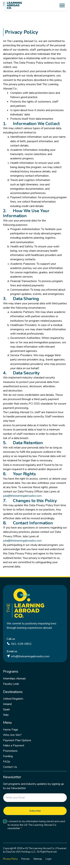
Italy (6, 715)
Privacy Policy (10, 859)
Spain (6, 709)
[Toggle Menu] (62, 5)
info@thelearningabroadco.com (30, 656)
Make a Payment (13, 745)
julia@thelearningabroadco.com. (22, 496)
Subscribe (35, 810)
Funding (8, 756)
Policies (25, 859)
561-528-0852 (21, 644)
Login (49, 859)
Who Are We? (12, 735)
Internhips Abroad (14, 678)
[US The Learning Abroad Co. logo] (12, 5)
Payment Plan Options (17, 740)
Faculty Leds (11, 684)
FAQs (6, 762)
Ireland (7, 704)
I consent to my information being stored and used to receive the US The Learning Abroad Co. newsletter (36, 825)
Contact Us (10, 767)
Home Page (10, 730)
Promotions (10, 751)
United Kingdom (13, 699)
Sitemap (37, 859)
